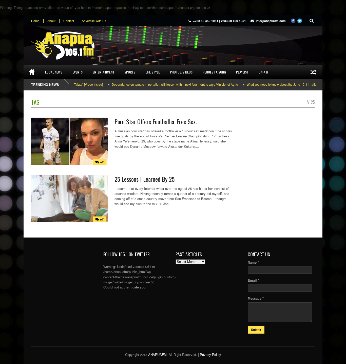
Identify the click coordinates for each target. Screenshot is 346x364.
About (51, 21)
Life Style (152, 72)
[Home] (32, 72)
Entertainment (103, 72)
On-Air (263, 72)
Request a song (214, 72)
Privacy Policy (210, 354)
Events (77, 72)
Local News (53, 72)
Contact (68, 21)
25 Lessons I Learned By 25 (144, 179)
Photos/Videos (181, 72)
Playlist (242, 72)
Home (35, 21)
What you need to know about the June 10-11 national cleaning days (286, 84)
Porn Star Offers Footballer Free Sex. (155, 121)
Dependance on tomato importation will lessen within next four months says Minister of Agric (167, 84)
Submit (256, 330)
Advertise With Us (94, 21)
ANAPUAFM (157, 354)
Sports (129, 72)
